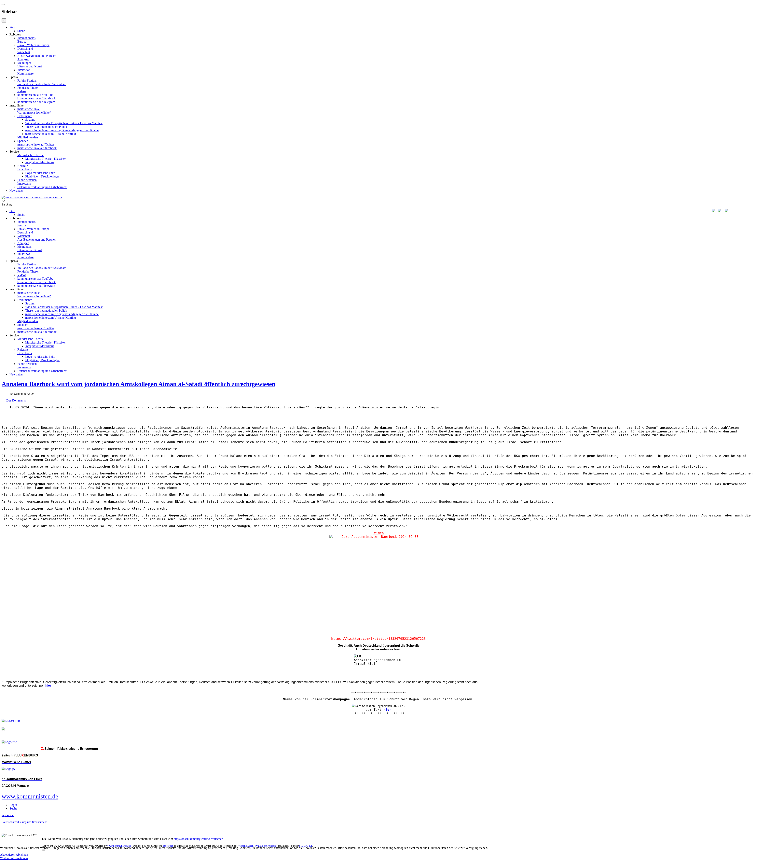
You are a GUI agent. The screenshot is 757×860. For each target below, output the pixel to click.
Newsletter (16, 190)
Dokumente (24, 116)
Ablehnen (22, 854)
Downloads (24, 169)
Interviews (23, 70)
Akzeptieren (7, 854)
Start (12, 27)
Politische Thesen (28, 87)
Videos (21, 91)
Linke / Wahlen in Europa (33, 45)
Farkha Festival (26, 80)
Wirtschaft (23, 52)
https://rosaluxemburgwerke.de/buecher (198, 838)
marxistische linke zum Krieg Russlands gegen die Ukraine (62, 130)
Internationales (26, 38)
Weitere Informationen (14, 858)
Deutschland (25, 48)
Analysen (23, 59)
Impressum (24, 183)
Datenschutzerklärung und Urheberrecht (42, 187)
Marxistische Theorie (30, 155)
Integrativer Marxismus (39, 162)
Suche (21, 31)
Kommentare (25, 73)
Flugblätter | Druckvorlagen (42, 176)
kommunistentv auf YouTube (35, 94)
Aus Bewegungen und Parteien (36, 55)
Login (13, 805)
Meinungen (24, 62)
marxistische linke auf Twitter (35, 144)
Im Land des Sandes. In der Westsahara (41, 84)
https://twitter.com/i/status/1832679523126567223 (378, 639)
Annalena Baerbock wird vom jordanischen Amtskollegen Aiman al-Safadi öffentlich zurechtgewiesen (138, 384)
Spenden (22, 141)
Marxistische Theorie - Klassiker (45, 158)
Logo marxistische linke (40, 173)
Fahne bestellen (27, 180)
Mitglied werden (27, 137)
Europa (21, 41)
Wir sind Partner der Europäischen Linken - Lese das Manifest (64, 123)
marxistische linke (28, 109)
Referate (22, 165)
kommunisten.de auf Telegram (36, 102)
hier (387, 710)
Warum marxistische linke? (34, 112)
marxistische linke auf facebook (37, 148)
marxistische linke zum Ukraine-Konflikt (50, 133)
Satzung (30, 119)
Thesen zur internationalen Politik (46, 126)
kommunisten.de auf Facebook (36, 98)
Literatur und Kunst (29, 66)
